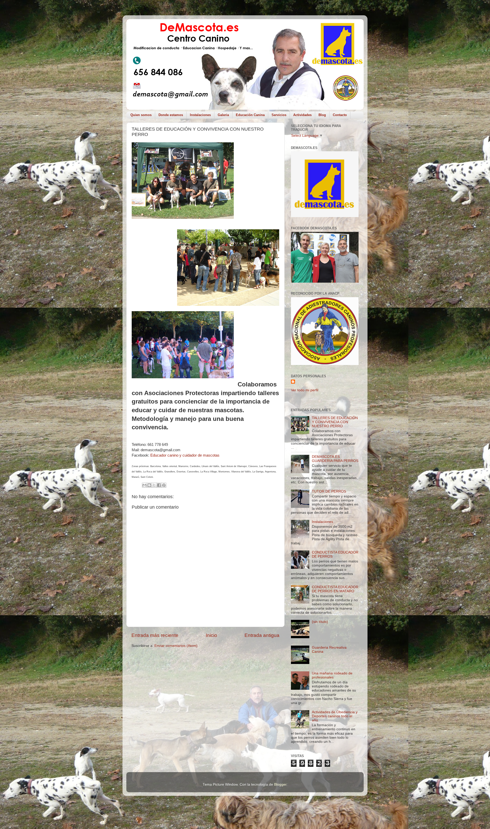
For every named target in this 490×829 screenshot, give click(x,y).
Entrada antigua (261, 635)
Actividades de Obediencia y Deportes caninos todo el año (335, 716)
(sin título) (320, 622)
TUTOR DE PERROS (329, 491)
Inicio (211, 635)
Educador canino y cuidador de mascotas (184, 455)
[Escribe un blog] (149, 485)
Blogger (280, 784)
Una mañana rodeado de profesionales (332, 675)
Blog (322, 115)
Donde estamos (170, 115)
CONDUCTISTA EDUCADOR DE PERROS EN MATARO (335, 589)
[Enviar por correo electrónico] (144, 485)
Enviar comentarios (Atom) (176, 646)
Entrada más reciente (154, 635)
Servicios (279, 115)
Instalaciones (200, 115)
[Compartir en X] (154, 485)
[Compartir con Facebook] (159, 485)
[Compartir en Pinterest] (163, 485)
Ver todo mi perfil (304, 390)
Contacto (340, 115)
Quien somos (141, 115)
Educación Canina (250, 115)
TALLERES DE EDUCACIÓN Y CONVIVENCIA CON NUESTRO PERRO (335, 422)
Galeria (223, 115)
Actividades (302, 115)
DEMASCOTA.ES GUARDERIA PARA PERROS (335, 459)
